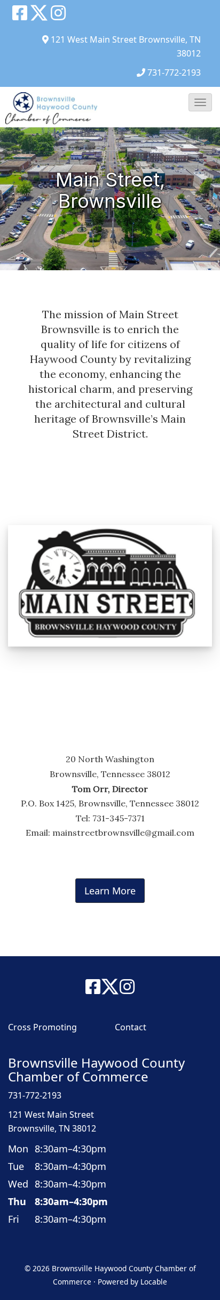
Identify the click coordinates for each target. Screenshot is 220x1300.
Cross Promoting (42, 1027)
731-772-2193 (174, 72)
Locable (153, 1282)
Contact (130, 1027)
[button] (200, 102)
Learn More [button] (110, 890)
